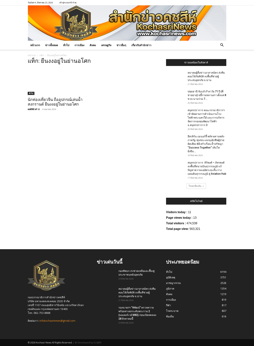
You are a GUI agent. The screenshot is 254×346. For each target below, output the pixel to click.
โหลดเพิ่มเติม (195, 185)
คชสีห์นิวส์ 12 (34, 109)
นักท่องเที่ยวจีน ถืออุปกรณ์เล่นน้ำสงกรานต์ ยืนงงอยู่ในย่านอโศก (55, 101)
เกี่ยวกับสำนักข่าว (141, 45)
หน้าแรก (35, 45)
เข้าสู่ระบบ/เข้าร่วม (67, 2)
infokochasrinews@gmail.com (57, 320)
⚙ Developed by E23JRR (88, 342)
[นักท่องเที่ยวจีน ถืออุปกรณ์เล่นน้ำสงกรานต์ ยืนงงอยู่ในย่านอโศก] (58, 81)
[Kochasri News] (127, 23)
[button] (221, 45)
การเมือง (79, 45)
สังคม (93, 45)
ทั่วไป (66, 45)
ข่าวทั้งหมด (51, 45)
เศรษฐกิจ (106, 45)
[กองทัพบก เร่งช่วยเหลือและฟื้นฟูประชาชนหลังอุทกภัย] (105, 275)
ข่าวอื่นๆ (121, 45)
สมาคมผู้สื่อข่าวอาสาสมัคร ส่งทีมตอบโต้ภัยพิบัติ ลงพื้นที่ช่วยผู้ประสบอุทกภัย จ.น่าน (206, 76)
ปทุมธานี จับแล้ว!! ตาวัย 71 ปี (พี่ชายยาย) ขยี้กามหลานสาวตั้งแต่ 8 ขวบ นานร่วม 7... (207, 95)
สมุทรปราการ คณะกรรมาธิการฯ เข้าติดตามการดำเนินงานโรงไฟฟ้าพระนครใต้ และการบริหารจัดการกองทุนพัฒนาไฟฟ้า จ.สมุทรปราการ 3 (206, 118)
